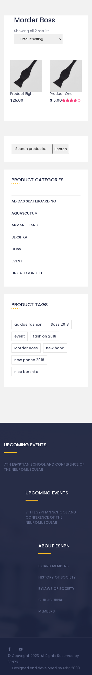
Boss (16, 249)
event (19, 336)
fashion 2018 (44, 336)
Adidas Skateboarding (34, 201)
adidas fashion (28, 324)
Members (46, 611)
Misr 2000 (71, 668)
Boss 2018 (60, 324)
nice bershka (26, 371)
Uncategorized (27, 273)
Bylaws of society (56, 588)
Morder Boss (26, 348)
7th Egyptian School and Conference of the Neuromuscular (44, 467)
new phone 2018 (29, 359)
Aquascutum (25, 213)
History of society (57, 577)
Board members (53, 566)
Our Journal (51, 599)
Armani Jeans (25, 225)
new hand (55, 348)
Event (17, 261)
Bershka (19, 237)
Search (60, 149)
